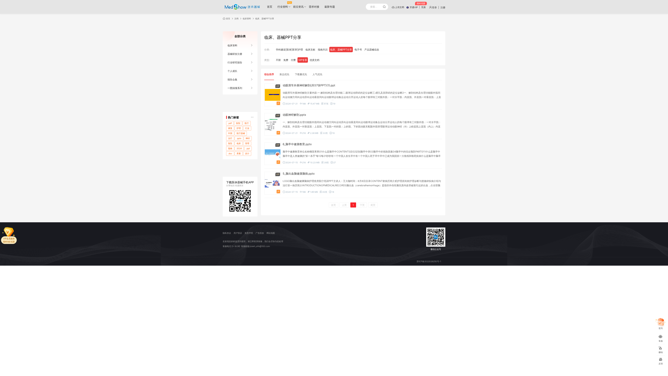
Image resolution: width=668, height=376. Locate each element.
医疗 (247, 123)
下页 (362, 204)
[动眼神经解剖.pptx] (272, 124)
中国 (230, 133)
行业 (247, 128)
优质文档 (314, 59)
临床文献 (310, 49)
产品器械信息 (371, 49)
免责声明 (249, 233)
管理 (247, 143)
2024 (239, 148)
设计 (247, 153)
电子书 (358, 49)
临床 (239, 143)
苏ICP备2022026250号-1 (429, 261)
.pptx (239, 138)
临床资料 (247, 18)
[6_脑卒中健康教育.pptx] (272, 153)
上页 (344, 204)
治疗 (230, 138)
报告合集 (232, 79)
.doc (230, 153)
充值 (423, 7)
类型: (267, 59)
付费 (293, 59)
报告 (230, 143)
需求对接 (314, 6)
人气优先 (317, 74)
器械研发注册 (235, 53)
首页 (269, 6)
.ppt (248, 148)
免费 (285, 59)
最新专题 (329, 6)
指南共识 (323, 49)
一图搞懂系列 (235, 88)
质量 (239, 153)
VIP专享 (302, 59)
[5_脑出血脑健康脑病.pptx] (272, 183)
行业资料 (282, 6)
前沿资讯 (298, 6)
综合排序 (269, 74)
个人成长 (232, 70)
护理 (239, 128)
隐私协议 (227, 233)
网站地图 (271, 233)
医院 (238, 123)
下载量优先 (301, 74)
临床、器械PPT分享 (264, 18)
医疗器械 (241, 133)
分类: (267, 49)
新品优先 (284, 74)
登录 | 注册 (438, 7)
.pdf (230, 123)
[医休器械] (242, 7)
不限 (278, 59)
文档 (236, 18)
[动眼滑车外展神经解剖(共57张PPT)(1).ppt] (272, 95)
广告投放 (260, 233)
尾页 (373, 204)
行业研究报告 (235, 62)
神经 (248, 138)
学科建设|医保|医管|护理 (289, 49)
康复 (230, 128)
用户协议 (238, 233)
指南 (230, 148)
